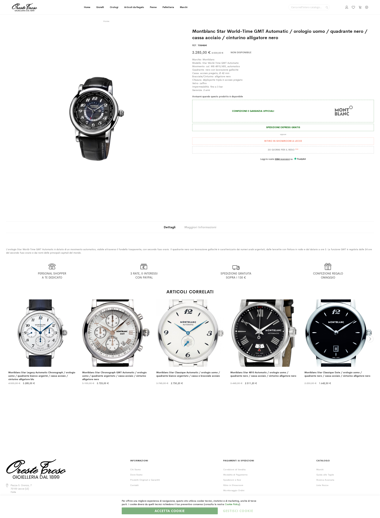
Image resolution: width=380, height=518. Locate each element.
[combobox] (309, 7)
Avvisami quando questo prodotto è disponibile (217, 96)
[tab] (169, 227)
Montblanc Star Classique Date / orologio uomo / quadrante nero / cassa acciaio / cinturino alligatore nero (337, 374)
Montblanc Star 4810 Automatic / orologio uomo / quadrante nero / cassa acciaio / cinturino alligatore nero (263, 374)
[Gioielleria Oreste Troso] (24, 7)
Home (87, 7)
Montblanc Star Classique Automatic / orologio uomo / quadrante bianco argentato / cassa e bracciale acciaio (188, 374)
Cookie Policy (232, 504)
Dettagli (169, 227)
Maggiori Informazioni (200, 227)
